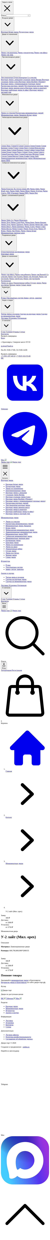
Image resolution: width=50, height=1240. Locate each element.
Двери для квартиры (9, 53)
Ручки (3, 298)
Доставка (5, 318)
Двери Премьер (18, 227)
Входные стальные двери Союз (18, 497)
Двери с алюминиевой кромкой (13, 195)
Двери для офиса (40, 53)
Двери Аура (6, 225)
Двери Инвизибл (20, 220)
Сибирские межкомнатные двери (13, 163)
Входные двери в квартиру (36, 88)
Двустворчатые (7, 78)
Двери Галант (17, 229)
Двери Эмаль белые (28, 231)
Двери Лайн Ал (7, 220)
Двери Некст (6, 227)
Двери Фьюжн (40, 222)
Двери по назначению (9, 34)
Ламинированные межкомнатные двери (17, 158)
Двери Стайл (40, 227)
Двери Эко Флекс (13, 231)
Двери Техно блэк (30, 229)
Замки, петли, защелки (33, 298)
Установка (13, 318)
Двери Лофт (15, 191)
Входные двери (7, 18)
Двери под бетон (12, 553)
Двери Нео (33, 193)
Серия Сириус (38, 152)
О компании (6, 320)
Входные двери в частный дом (18, 514)
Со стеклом (31, 78)
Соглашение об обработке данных (19, 1039)
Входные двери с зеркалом (12, 80)
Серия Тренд (17, 152)
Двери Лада (6, 222)
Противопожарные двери (11, 57)
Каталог (5, 478)
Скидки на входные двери (30, 314)
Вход (3, 338)
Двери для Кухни (16, 279)
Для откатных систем (15, 298)
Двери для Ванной (38, 274)
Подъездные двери (26, 32)
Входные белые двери (10, 32)
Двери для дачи (7, 55)
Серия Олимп (35, 146)
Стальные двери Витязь (32, 80)
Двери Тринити (17, 225)
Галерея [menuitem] (9, 599)
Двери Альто (29, 227)
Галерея (9, 332)
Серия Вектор (12, 156)
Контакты (5, 334)
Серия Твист (24, 148)
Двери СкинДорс (18, 222)
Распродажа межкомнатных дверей (29, 113)
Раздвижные (6, 281)
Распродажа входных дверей (12, 86)
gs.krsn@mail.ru (7, 346)
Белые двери (32, 115)
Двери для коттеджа (26, 53)
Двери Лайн (35, 189)
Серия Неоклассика (37, 148)
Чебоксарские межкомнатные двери (14, 117)
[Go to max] (25, 1184)
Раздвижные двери (9, 235)
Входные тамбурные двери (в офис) (15, 90)
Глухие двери (36, 283)
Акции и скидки (7, 300)
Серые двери (26, 285)
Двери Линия (29, 225)
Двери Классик (7, 189)
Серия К (14, 146)
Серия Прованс (17, 150)
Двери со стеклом (8, 113)
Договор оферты (12, 1035)
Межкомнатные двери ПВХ (17, 534)
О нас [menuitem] (3, 599)
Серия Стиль (27, 152)
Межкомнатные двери (9, 94)
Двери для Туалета (15, 277)
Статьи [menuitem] (22, 599)
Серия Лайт (34, 156)
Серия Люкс (6, 146)
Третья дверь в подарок (10, 314)
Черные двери (15, 285)
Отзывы (16, 332)
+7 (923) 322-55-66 (23, 356)
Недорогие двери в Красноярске (14, 982)
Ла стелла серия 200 (21, 189)
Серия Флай (39, 150)
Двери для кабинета (23, 274)
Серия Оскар (6, 152)
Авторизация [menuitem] (6, 670)
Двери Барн (30, 222)
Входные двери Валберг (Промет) (32, 82)
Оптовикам (21, 318)
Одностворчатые (20, 78)
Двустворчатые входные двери (36, 86)
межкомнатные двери (19, 980)
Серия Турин (13, 148)
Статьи (22, 332)
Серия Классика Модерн (29, 154)
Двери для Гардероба (31, 279)
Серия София (29, 150)
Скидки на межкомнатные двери (19, 581)
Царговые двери (7, 254)
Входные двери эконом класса (13, 88)
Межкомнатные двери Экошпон (14, 115)
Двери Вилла (6, 229)
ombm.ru (26, 1047)
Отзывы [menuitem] (16, 599)
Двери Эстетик (36, 191)
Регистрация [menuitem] (17, 670)
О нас (3, 332)
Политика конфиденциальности (18, 1037)
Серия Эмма (6, 150)
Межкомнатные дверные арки (13, 233)
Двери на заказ (7, 283)
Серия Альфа (23, 156)
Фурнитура (6, 287)
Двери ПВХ (24, 193)
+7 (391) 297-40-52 (8, 356)
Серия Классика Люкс (10, 154)
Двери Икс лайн (41, 225)
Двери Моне (25, 191)
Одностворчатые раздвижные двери (15, 252)
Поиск (3, 15)
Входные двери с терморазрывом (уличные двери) (21, 84)
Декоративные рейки (21, 283)
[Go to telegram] (25, 1133)
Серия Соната (24, 146)
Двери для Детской (31, 277)
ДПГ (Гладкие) (13, 193)
